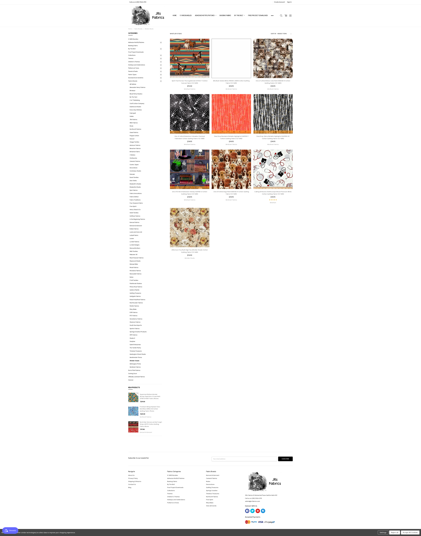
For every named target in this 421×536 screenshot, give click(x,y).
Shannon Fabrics (135, 322)
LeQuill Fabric (134, 235)
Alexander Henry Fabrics (137, 87)
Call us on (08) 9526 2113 (137, 2)
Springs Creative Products (138, 332)
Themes (130, 58)
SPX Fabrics (133, 335)
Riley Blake (133, 309)
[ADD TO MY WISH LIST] (205, 45)
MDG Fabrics (134, 123)
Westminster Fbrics (136, 357)
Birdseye (132, 90)
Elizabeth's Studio (135, 184)
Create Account (279, 2)
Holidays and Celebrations (136, 65)
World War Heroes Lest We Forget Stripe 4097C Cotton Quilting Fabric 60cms (151, 424)
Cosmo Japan (134, 164)
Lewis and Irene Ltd (136, 232)
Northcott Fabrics (135, 129)
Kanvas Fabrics (134, 222)
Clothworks (133, 158)
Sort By (273, 33)
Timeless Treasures (136, 351)
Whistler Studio (134, 361)
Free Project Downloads (258, 15)
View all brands (211, 506)
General (130, 380)
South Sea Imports (136, 325)
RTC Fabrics (133, 315)
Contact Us (132, 484)
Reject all (394, 532)
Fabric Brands (132, 81)
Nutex (131, 277)
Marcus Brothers (135, 248)
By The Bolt (238, 15)
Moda (131, 126)
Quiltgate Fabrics (135, 296)
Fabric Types (132, 74)
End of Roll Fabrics (134, 370)
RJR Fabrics (133, 312)
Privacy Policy (133, 478)
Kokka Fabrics (134, 229)
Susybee (132, 341)
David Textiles (134, 177)
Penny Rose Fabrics (136, 287)
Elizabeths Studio (135, 187)
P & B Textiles (134, 280)
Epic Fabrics (133, 190)
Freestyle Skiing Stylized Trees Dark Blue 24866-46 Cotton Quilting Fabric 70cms (150, 409)
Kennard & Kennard (136, 225)
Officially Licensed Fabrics (136, 377)
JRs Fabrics (133, 119)
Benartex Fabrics (135, 148)
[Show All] (272, 15)
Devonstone (133, 168)
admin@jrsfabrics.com (252, 501)
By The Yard (133, 97)
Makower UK (133, 254)
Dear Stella (133, 180)
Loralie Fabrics (134, 241)
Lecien (132, 238)
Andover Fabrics (135, 145)
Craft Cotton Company (137, 103)
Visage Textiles (134, 142)
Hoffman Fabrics (135, 216)
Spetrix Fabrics (134, 328)
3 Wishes (132, 155)
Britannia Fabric (135, 151)
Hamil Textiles (134, 213)
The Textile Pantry (135, 348)
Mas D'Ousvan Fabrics (136, 258)
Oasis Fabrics (134, 132)
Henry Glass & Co (135, 209)
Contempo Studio (135, 171)
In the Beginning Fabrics (137, 219)
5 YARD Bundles (186, 15)
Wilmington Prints (135, 364)
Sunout (132, 139)
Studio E (132, 338)
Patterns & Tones (133, 68)
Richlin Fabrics (134, 306)
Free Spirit (133, 206)
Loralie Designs (134, 245)
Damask (132, 174)
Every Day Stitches (136, 110)
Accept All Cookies (410, 532)
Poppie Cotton (134, 135)
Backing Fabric (225, 15)
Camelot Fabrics (135, 161)
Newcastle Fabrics (135, 274)
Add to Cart (189, 69)
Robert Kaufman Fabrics (137, 299)
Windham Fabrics (135, 367)
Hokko (132, 116)
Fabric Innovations (136, 193)
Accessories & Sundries (135, 78)
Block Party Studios (136, 94)
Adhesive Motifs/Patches (205, 15)
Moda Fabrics (134, 267)
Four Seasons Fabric (136, 203)
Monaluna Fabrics (135, 270)
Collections (131, 55)
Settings (383, 532)
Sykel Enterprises (135, 344)
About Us (131, 475)
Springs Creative (211, 490)
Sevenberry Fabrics (136, 319)
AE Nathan (133, 84)
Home (175, 15)
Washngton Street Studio (138, 354)
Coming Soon (132, 373)
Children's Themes (134, 62)
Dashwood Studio (135, 106)
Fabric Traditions (135, 200)
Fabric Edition (134, 197)
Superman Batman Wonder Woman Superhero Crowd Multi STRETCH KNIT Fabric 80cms (150, 396)
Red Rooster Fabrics (136, 303)
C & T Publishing (135, 100)
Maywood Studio (135, 261)
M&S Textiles (134, 251)
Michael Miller (134, 264)
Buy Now (189, 74)
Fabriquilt (133, 113)
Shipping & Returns (134, 481)
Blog (129, 487)
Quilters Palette (134, 290)
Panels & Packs (133, 71)
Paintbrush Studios (136, 283)
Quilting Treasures (135, 293)
